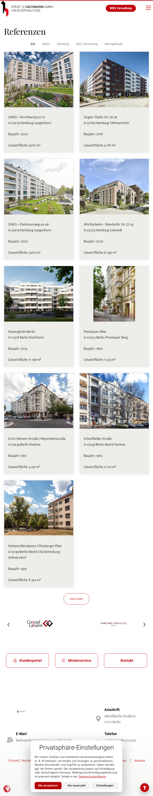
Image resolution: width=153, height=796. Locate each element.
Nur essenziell (76, 785)
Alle (32, 44)
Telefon (110, 734)
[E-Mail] (10, 740)
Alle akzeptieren (48, 785)
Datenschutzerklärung (92, 776)
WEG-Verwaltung (86, 44)
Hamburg (63, 44)
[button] (76, 599)
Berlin (46, 44)
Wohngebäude (114, 44)
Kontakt (139, 760)
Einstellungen (104, 785)
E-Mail (21, 734)
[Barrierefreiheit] (144, 787)
